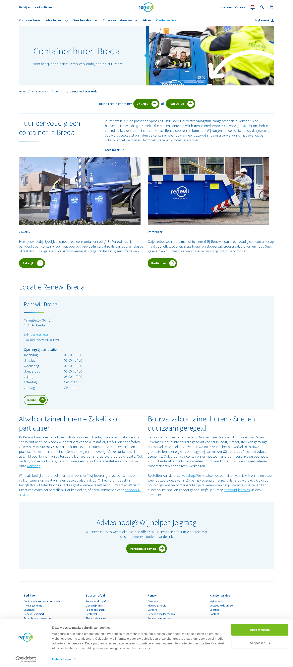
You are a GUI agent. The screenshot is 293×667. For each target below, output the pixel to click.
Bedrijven (25, 7)
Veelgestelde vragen (222, 605)
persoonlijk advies (237, 490)
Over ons (226, 7)
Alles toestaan (260, 629)
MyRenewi (262, 20)
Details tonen (61, 659)
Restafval (91, 614)
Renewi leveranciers (159, 618)
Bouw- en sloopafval (97, 601)
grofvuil (242, 125)
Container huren (30, 20)
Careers (240, 7)
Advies (146, 20)
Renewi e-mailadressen (161, 614)
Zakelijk (142, 104)
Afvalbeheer (54, 20)
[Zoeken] (262, 7)
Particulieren (43, 7)
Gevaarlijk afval (94, 605)
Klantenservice (166, 20)
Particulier (176, 104)
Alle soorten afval (96, 618)
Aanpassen (257, 642)
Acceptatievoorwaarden (38, 618)
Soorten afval (83, 20)
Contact (214, 614)
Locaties (215, 609)
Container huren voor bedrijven (42, 601)
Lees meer (112, 150)
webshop (33, 466)
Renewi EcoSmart (34, 614)
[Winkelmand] (271, 7)
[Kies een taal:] (252, 7)
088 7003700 (38, 334)
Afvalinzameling (33, 605)
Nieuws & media (157, 605)
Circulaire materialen (117, 20)
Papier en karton (95, 609)
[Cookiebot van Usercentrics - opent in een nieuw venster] (25, 659)
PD (223, 125)
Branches (29, 609)
